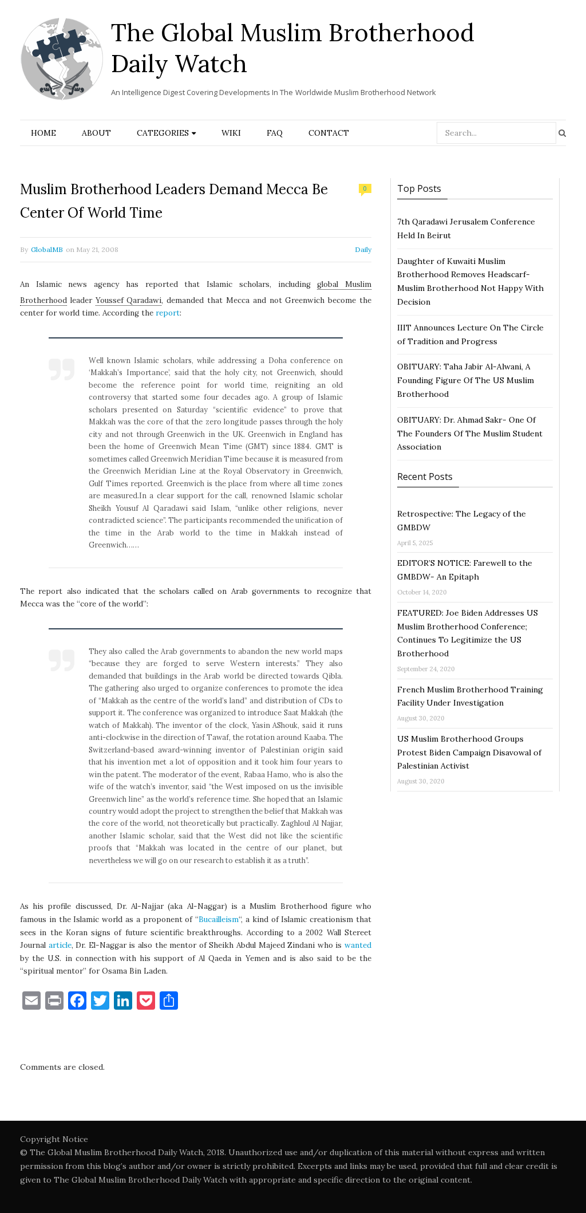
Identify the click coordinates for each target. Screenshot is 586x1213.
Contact (328, 133)
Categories (163, 133)
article (60, 945)
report (168, 313)
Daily (363, 249)
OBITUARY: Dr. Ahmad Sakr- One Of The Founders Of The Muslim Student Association (470, 433)
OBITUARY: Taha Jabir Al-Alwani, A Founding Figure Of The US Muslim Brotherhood (465, 380)
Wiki (231, 133)
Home (43, 133)
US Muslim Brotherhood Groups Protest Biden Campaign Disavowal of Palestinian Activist (469, 752)
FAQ (275, 133)
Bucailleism (219, 919)
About (96, 133)
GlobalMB (47, 249)
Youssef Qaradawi (129, 300)
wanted (358, 945)
